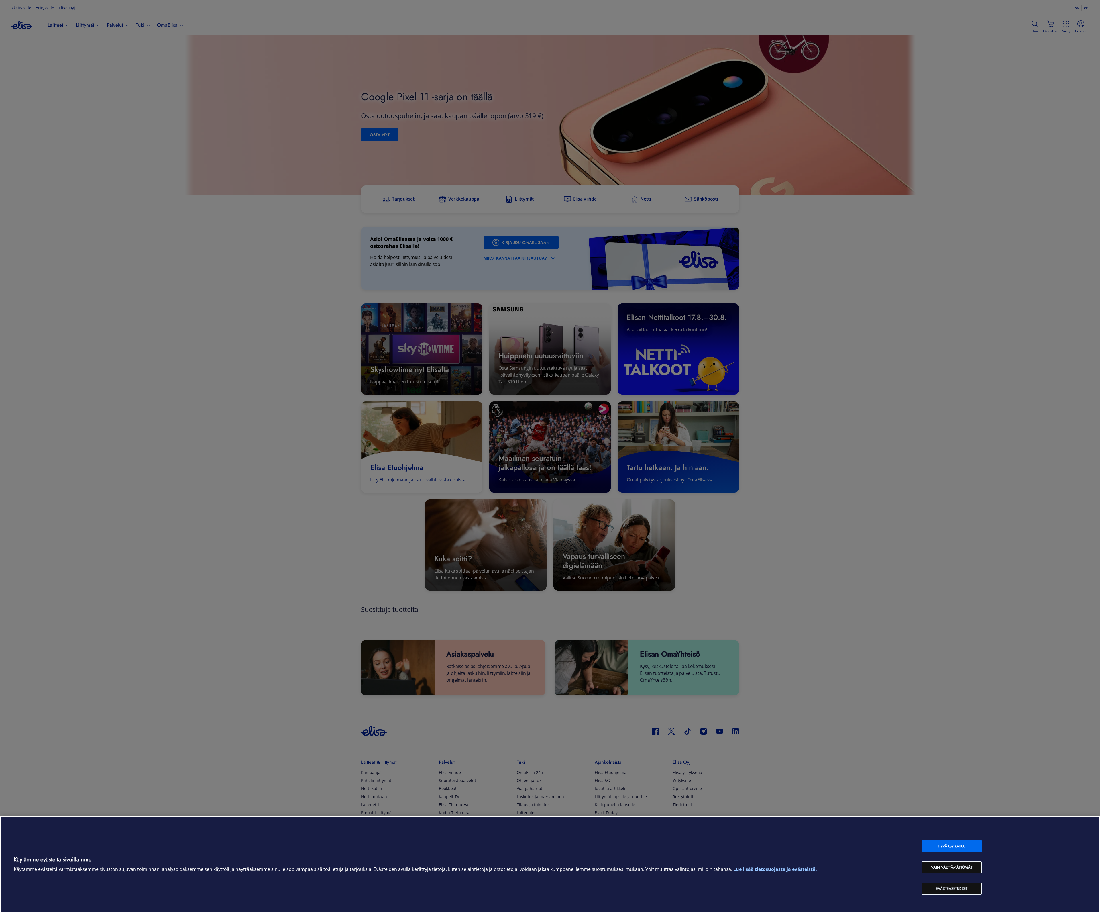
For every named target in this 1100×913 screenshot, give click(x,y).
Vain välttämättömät (951, 867)
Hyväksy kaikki (951, 846)
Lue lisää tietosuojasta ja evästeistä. (775, 869)
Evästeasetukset (951, 888)
